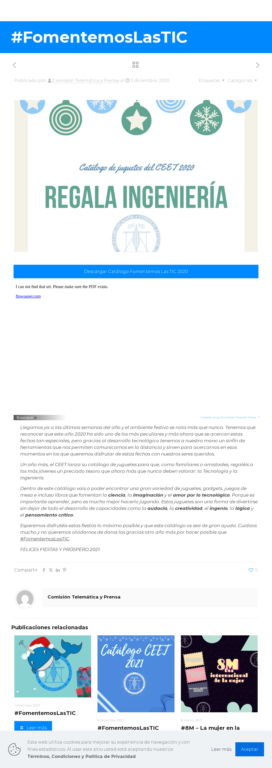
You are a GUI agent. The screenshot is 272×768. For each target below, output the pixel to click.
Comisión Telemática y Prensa (86, 80)
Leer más (221, 749)
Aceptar (249, 749)
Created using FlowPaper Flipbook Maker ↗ (230, 417)
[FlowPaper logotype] (27, 418)
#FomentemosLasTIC (44, 538)
